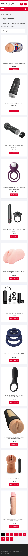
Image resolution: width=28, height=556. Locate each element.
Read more (14, 194)
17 (3, 539)
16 (24, 534)
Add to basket (14, 69)
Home (2, 14)
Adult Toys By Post (7, 3)
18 (7, 539)
